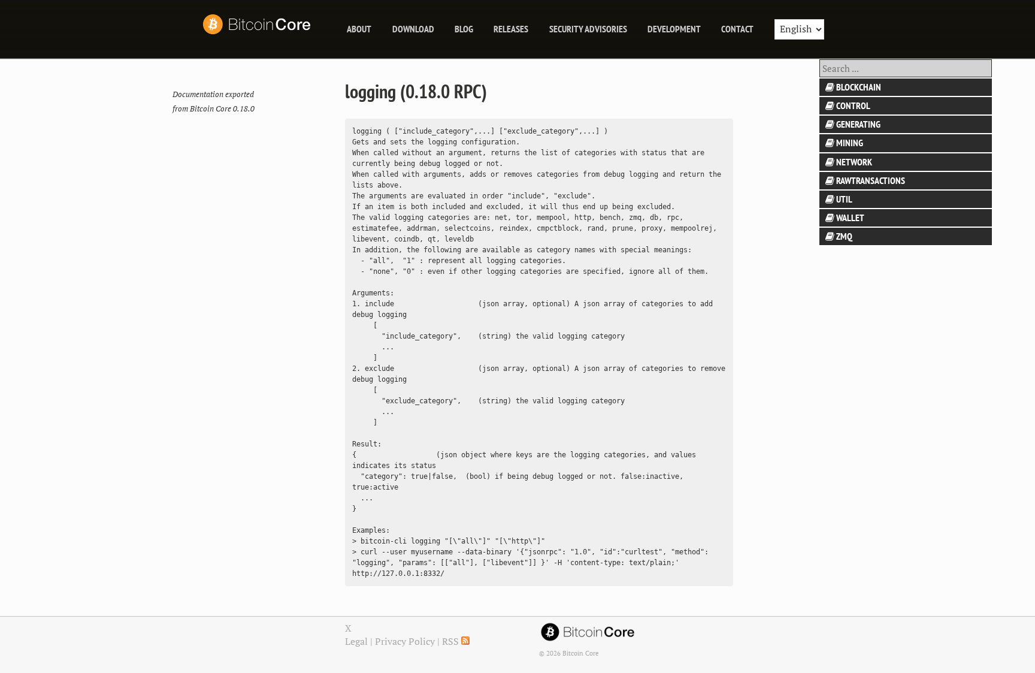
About (359, 29)
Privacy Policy (405, 641)
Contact (737, 29)
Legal (356, 641)
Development (674, 29)
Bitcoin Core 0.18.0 (222, 109)
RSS (451, 641)
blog (464, 29)
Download (413, 29)
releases (511, 29)
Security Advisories (588, 29)
